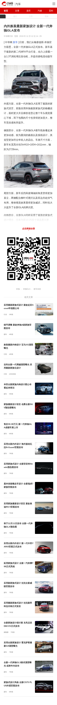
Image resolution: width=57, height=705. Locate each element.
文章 (17, 10)
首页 (6, 10)
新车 (15, 42)
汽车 (18, 4)
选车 (28, 10)
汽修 (40, 10)
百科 (51, 10)
